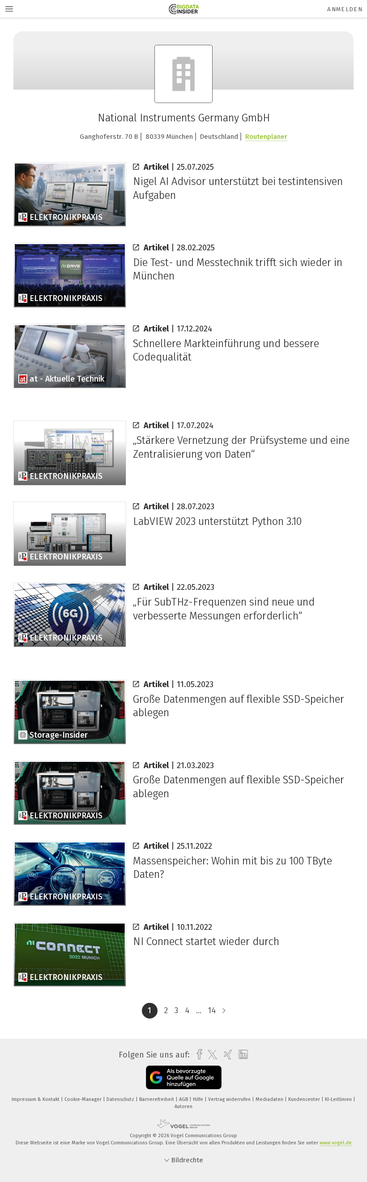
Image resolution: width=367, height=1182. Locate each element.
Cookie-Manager (83, 1099)
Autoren (183, 1106)
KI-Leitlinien (339, 1099)
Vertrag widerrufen (230, 1099)
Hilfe (199, 1099)
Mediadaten (270, 1099)
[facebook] (197, 1055)
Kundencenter (304, 1099)
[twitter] (210, 1055)
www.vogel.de (336, 1143)
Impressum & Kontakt (36, 1099)
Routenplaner (266, 137)
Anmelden (345, 9)
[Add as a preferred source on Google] (184, 1077)
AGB (184, 1099)
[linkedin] (241, 1055)
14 (212, 1010)
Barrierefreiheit (157, 1099)
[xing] (225, 1054)
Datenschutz (121, 1099)
